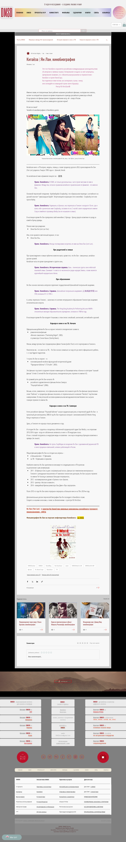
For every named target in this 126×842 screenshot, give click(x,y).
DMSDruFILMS (89, 566)
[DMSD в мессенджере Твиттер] (69, 757)
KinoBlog (48, 566)
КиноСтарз (63, 712)
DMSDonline (31, 566)
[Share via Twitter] (32, 582)
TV (57, 569)
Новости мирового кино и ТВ (89, 40)
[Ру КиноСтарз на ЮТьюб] (82, 757)
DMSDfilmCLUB (77, 566)
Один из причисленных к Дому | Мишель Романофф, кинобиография (63, 623)
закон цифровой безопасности (33, 821)
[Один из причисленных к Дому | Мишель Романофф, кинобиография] (63, 610)
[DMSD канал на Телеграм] (50, 757)
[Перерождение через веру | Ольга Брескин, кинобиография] (31, 610)
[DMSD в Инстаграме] (75, 757)
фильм (30, 569)
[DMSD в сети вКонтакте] (56, 757)
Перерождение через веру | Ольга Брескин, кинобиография (30, 623)
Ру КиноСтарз (39, 569)
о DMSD (93, 787)
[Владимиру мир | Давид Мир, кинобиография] (95, 610)
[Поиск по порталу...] (83, 30)
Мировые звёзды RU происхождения (41, 40)
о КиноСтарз (94, 792)
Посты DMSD (21, 40)
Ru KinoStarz (58, 566)
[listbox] (116, 24)
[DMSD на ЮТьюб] (43, 757)
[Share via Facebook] (27, 582)
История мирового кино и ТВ (66, 40)
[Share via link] (42, 582)
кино (67, 566)
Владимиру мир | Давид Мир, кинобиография (92, 623)
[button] (40, 12)
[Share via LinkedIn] (37, 582)
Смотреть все (106, 599)
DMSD (41, 566)
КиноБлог (50, 569)
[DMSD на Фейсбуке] (62, 757)
